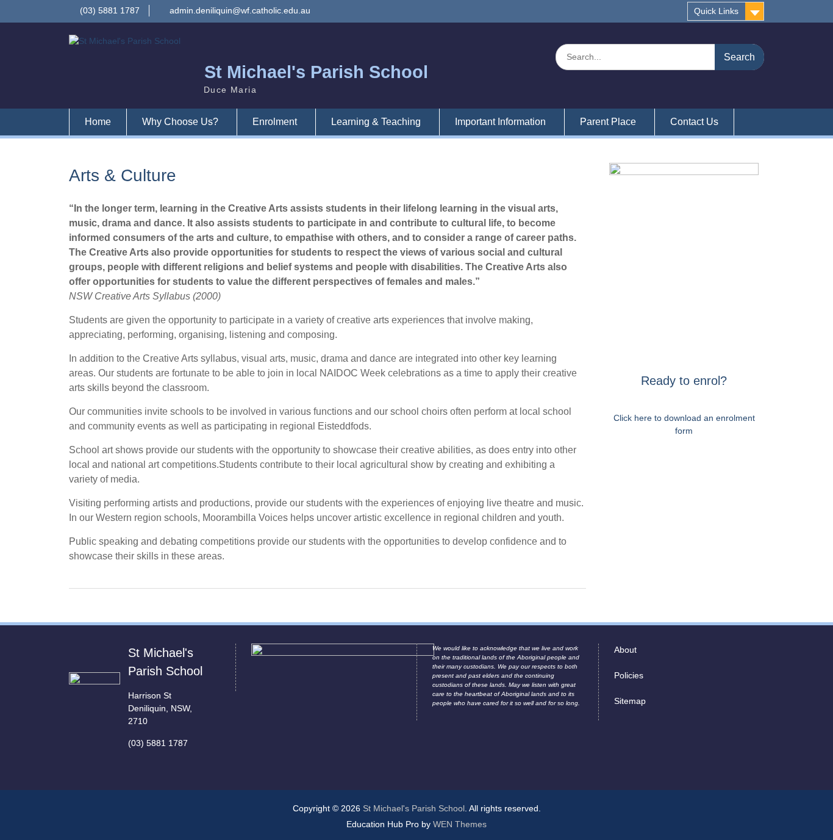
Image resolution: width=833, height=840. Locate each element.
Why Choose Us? (180, 122)
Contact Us (694, 122)
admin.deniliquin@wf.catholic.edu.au (240, 10)
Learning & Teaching (376, 122)
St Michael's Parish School (316, 72)
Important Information (500, 122)
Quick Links (716, 11)
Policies (628, 675)
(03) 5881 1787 (110, 10)
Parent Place (608, 122)
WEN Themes (460, 824)
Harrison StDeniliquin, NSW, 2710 (160, 708)
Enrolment (274, 122)
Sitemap (630, 701)
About (625, 650)
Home (98, 122)
